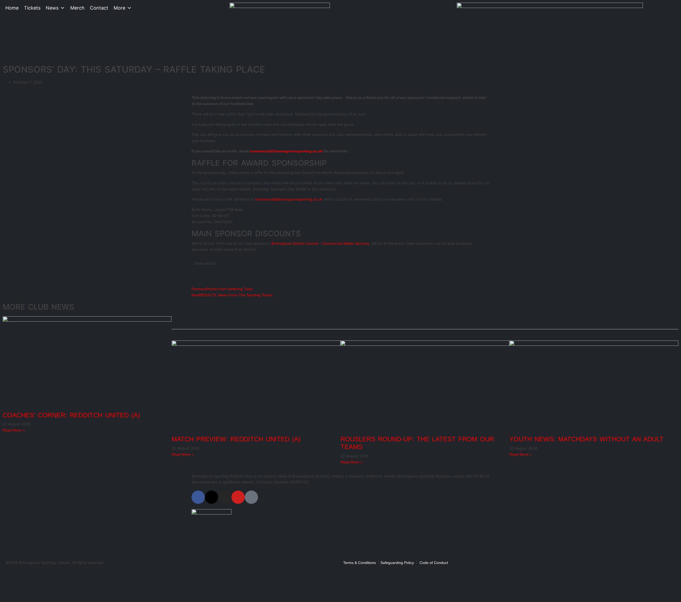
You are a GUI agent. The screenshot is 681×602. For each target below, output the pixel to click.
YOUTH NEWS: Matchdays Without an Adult (586, 439)
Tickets (32, 8)
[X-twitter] (211, 497)
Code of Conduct (434, 563)
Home (12, 8)
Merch (77, 8)
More (119, 8)
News (52, 8)
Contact (99, 8)
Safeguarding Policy (397, 563)
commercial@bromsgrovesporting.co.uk (286, 151)
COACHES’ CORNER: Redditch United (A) (71, 415)
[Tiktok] (251, 497)
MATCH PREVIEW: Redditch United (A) (236, 439)
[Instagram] (224, 497)
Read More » (14, 430)
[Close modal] (6, 574)
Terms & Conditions (359, 563)
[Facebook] (198, 497)
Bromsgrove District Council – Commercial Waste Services (320, 243)
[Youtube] (238, 497)
